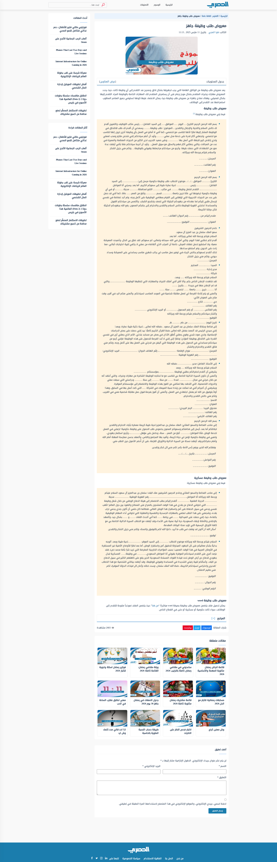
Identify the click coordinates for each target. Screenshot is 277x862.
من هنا (155, 605)
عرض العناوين (107, 81)
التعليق (221, 777)
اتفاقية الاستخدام (153, 858)
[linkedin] (106, 858)
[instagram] (101, 859)
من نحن (180, 858)
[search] (102, 4)
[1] (194, 113)
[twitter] (96, 858)
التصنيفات (144, 5)
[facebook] (92, 858)
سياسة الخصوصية (131, 858)
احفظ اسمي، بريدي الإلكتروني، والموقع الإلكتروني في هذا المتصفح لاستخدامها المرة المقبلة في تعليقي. (172, 804)
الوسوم (157, 5)
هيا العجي (213, 32)
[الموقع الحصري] (218, 5)
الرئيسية (169, 5)
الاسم (222, 766)
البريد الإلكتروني (151, 766)
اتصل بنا (169, 858)
